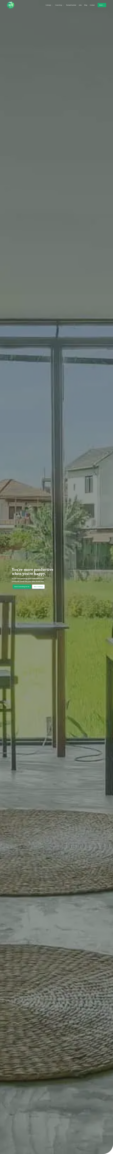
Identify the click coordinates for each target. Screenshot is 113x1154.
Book (101, 5)
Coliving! (48, 5)
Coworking (58, 5)
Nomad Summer (71, 5)
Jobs (80, 5)
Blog (85, 5)
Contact (92, 5)
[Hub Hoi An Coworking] (10, 5)
